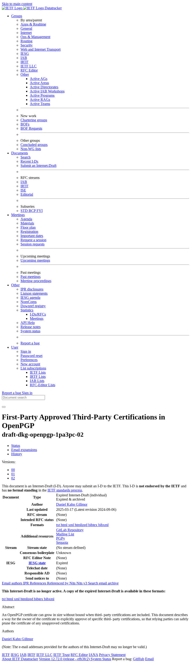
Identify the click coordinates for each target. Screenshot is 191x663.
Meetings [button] (18, 215)
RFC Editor (29, 70)
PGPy (60, 538)
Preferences (29, 360)
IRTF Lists (38, 377)
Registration (29, 232)
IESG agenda (30, 298)
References (38, 583)
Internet (26, 33)
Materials (27, 223)
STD (24, 211)
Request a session (33, 240)
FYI (40, 211)
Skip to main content (17, 4)
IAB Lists (37, 381)
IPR (26, 583)
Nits (72, 583)
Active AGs (38, 79)
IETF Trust (61, 655)
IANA (93, 655)
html (64, 525)
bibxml (103, 525)
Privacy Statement (112, 655)
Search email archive (103, 583)
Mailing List (65, 534)
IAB (23, 58)
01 (13, 474)
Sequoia (62, 542)
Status (15, 446)
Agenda (26, 219)
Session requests (32, 244)
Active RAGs (40, 100)
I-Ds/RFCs (38, 314)
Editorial (26, 194)
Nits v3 (82, 583)
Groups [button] (16, 16)
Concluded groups (34, 145)
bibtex (93, 525)
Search (25, 157)
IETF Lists (38, 372)
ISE (23, 190)
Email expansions (24, 450)
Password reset (31, 356)
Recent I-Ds (29, 161)
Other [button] (15, 285)
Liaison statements (34, 293)
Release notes (30, 327)
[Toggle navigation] (4, 407)
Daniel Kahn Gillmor (71, 504)
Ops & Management (35, 37)
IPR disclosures (31, 289)
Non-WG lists (30, 149)
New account (30, 364)
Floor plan (28, 227)
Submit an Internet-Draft (38, 166)
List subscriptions (33, 368)
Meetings (36, 318)
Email (149, 659)
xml (71, 525)
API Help (27, 323)
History (16, 454)
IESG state (37, 563)
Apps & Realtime (33, 24)
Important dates (31, 236)
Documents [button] (19, 153)
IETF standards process (65, 490)
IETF (6, 655)
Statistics (26, 310)
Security (26, 45)
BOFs (24, 124)
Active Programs (42, 95)
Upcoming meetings (35, 260)
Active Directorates (44, 87)
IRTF (24, 62)
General (26, 28)
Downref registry (33, 306)
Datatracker (53, 8)
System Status (101, 659)
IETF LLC (28, 66)
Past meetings (30, 277)
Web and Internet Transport (40, 49)
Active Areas (39, 83)
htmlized (81, 525)
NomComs (28, 302)
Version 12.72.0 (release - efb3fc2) (65, 659)
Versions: (8, 462)
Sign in (25, 351)
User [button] (14, 347)
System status (30, 331)
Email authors (12, 583)
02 (13, 478)
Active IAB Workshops (47, 91)
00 (13, 470)
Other (24, 74)
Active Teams (40, 104)
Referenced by (58, 583)
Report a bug (30, 343)
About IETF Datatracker (20, 659)
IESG (24, 54)
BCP (33, 211)
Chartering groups (33, 120)
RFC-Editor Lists (42, 385)
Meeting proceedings (35, 281)
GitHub (138, 659)
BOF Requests (31, 128)
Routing (26, 41)
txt (58, 525)
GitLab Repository (70, 530)
